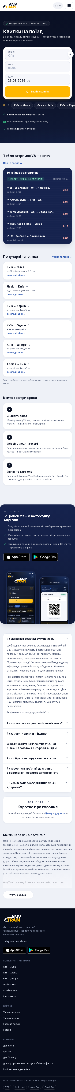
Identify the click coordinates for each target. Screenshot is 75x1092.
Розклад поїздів (12, 1024)
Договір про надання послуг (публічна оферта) (28, 1063)
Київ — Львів (9, 967)
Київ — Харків (10, 972)
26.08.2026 (19, 80)
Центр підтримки (55, 813)
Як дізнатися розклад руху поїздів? (30, 639)
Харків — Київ (10, 990)
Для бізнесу (9, 1057)
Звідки (11, 52)
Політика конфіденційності (17, 1069)
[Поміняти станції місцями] (70, 54)
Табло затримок (12, 1012)
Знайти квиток (40, 92)
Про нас (7, 1051)
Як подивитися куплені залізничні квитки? (35, 723)
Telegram (8, 941)
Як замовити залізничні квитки (27, 733)
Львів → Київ (45, 105)
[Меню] (69, 5)
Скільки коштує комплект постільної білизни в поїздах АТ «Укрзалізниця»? (32, 746)
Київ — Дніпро (10, 978)
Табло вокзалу (11, 1018)
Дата (10, 77)
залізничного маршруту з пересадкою (38, 689)
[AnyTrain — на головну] (10, 6)
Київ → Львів (22, 105)
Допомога (8, 1045)
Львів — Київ (9, 984)
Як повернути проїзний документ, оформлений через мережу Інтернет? (32, 771)
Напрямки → (9, 996)
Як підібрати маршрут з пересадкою (31, 758)
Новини (7, 1030)
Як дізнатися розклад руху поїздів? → (28, 712)
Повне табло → (12, 163)
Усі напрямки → (62, 256)
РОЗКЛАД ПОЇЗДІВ (28, 654)
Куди (10, 64)
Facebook (21, 941)
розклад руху (48, 849)
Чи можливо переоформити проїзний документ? (31, 785)
